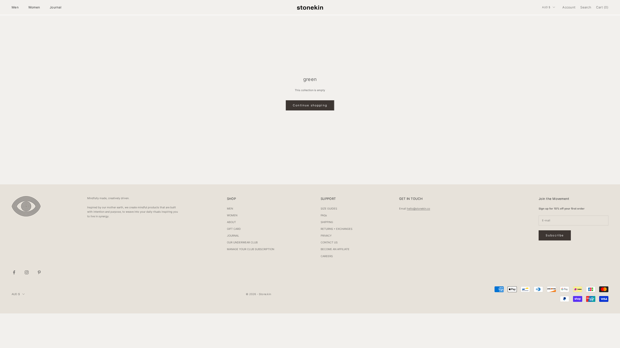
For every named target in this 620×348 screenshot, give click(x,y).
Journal (55, 7)
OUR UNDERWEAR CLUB (242, 242)
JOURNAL (233, 235)
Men (15, 7)
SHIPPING (327, 222)
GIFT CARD (234, 229)
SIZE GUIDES (329, 208)
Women (34, 7)
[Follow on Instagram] (26, 272)
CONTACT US (329, 242)
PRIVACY (326, 235)
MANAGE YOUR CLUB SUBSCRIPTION (250, 249)
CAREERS (327, 256)
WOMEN (232, 215)
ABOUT (231, 222)
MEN (230, 208)
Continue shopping (310, 105)
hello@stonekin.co (418, 208)
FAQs (324, 215)
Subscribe (555, 235)
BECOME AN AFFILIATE (335, 249)
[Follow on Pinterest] (39, 272)
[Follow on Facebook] (14, 272)
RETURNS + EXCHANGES (336, 229)
